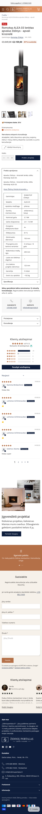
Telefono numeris (8, 623)
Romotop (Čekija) (17, 37)
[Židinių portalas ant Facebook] (3, 747)
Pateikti (7, 660)
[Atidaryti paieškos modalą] (7, 9)
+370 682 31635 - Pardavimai (16, 768)
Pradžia (4, 15)
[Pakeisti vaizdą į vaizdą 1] (4, 114)
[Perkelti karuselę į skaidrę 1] (19, 565)
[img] (6, 382)
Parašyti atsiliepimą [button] (21, 367)
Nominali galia (11, 217)
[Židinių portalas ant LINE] (13, 747)
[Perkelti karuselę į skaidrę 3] (22, 565)
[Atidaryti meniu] (3, 9)
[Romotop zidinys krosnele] (21, 78)
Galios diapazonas (12, 222)
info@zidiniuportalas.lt (30, 308)
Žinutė (5, 633)
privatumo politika (7, 668)
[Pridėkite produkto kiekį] (12, 157)
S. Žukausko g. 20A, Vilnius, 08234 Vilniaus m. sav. (22, 777)
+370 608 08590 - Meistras (15, 764)
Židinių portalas (22, 798)
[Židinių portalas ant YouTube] (10, 747)
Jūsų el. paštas (8, 612)
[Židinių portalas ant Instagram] (6, 747)
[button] (11, 351)
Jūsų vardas (6, 601)
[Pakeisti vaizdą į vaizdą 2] (12, 114)
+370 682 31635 (12, 308)
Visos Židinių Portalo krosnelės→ (16, 189)
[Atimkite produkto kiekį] (4, 157)
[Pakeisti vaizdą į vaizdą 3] (22, 114)
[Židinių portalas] (21, 9)
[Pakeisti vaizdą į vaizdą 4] (30, 114)
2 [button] (18, 462)
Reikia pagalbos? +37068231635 (21, 3)
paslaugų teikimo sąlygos (22, 668)
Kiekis (4, 153)
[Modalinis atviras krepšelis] (38, 9)
